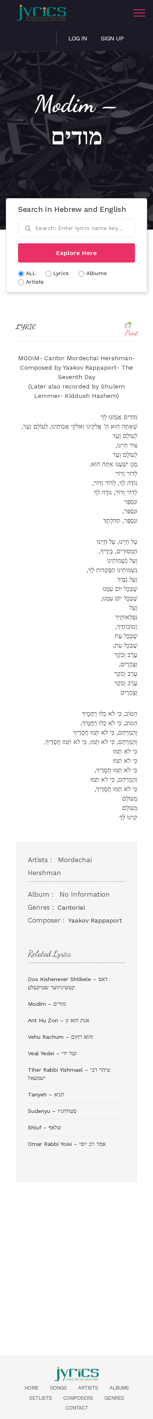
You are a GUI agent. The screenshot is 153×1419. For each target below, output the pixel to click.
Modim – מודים (47, 1004)
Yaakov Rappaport (95, 920)
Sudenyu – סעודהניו (52, 1111)
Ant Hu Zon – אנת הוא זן (58, 1020)
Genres (114, 1398)
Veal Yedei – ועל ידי (52, 1053)
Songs (58, 1388)
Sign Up (112, 38)
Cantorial (71, 907)
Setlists (40, 1398)
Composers (78, 1398)
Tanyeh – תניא (46, 1094)
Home (31, 1388)
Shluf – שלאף (44, 1127)
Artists (88, 1388)
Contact (77, 1408)
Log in (77, 38)
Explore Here (76, 253)
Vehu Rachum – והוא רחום (60, 1037)
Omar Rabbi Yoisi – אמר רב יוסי (67, 1144)
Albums (119, 1388)
